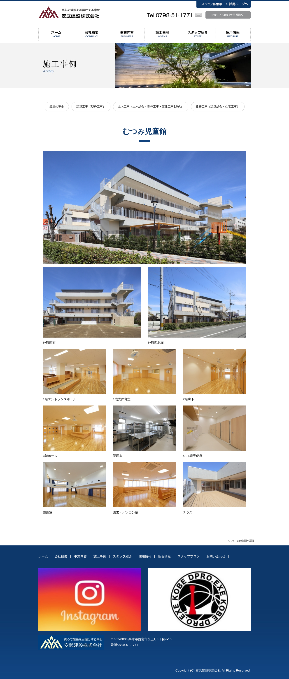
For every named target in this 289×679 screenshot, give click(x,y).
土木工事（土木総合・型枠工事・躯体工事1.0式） (151, 106)
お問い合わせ (215, 556)
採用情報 (145, 556)
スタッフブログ (188, 556)
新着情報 (164, 556)
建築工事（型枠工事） (91, 106)
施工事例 (99, 556)
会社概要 (61, 556)
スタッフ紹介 (122, 556)
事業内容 (80, 556)
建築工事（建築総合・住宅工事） (218, 106)
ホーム (43, 556)
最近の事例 (56, 106)
